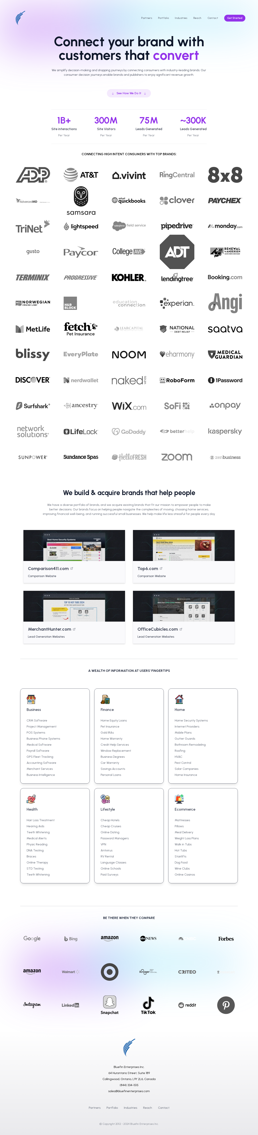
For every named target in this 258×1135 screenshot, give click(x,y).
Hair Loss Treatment (41, 820)
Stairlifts (180, 856)
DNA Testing (35, 850)
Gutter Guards (185, 738)
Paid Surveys (109, 874)
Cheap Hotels (110, 820)
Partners (94, 1108)
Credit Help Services (115, 744)
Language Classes (113, 862)
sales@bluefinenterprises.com (129, 1091)
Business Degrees (113, 756)
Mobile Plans (183, 732)
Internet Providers (187, 726)
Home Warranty (111, 738)
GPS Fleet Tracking (40, 756)
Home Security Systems (191, 720)
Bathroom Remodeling (190, 744)
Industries (130, 1108)
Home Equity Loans (114, 720)
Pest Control (183, 763)
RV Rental (107, 856)
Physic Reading (37, 844)
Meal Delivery (184, 832)
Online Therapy (37, 862)
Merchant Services (40, 769)
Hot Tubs (181, 850)
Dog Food (181, 862)
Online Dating (110, 832)
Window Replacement (116, 750)
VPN (103, 844)
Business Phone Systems (43, 738)
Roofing (180, 750)
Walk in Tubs (183, 844)
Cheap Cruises (111, 826)
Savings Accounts (113, 769)
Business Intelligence (41, 775)
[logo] (20, 18)
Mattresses (182, 820)
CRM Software (37, 720)
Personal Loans (111, 775)
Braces (31, 856)
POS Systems (36, 732)
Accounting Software (41, 763)
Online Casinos (185, 874)
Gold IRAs (107, 732)
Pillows (179, 826)
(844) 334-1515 (129, 1085)
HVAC (178, 756)
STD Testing (35, 868)
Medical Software (39, 744)
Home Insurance (186, 775)
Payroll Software (38, 750)
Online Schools (111, 868)
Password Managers (115, 838)
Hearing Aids (35, 826)
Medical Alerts (36, 838)
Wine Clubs (182, 868)
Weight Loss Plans (187, 838)
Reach (147, 1108)
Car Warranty (110, 763)
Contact (163, 1108)
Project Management (41, 726)
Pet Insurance (110, 726)
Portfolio (112, 1108)
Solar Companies (186, 769)
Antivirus (106, 850)
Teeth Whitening (38, 832)
